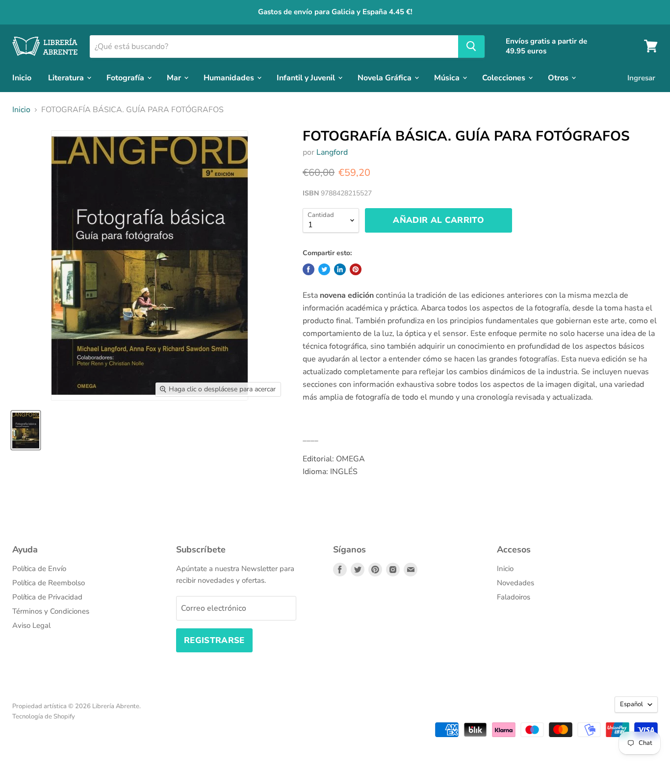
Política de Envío (39, 568)
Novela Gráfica (385, 77)
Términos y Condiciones (50, 611)
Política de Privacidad (47, 597)
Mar (175, 77)
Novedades (515, 583)
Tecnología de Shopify (43, 716)
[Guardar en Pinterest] (355, 269)
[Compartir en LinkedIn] (340, 269)
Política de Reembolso (48, 583)
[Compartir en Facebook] (308, 269)
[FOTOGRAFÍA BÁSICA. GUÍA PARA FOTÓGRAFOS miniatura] (25, 430)
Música (448, 77)
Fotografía (126, 77)
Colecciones (504, 77)
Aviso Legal (31, 625)
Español (631, 704)
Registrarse (214, 640)
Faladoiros (513, 597)
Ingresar (641, 77)
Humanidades (230, 77)
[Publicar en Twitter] (324, 269)
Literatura (67, 77)
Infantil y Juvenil (307, 77)
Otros (559, 77)
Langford (332, 152)
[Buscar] (471, 46)
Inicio (21, 77)
